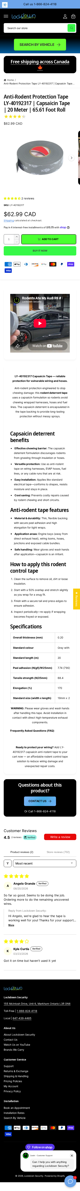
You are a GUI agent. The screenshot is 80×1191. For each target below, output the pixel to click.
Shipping (9, 220)
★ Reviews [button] (76, 598)
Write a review (60, 837)
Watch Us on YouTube (17, 1044)
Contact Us (37, 801)
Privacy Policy (12, 1091)
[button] (6, 16)
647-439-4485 (22, 1018)
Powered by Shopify (55, 1176)
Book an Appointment (17, 1107)
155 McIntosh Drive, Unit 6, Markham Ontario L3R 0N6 (37, 1003)
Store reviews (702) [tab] (58, 852)
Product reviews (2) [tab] (21, 852)
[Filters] (8, 863)
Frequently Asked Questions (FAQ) (32, 730)
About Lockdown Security (19, 1034)
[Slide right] (71, 158)
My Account (11, 1086)
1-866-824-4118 (27, 1010)
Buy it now (40, 250)
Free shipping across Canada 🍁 (40, 64)
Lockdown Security (33, 1176)
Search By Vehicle (37, 44)
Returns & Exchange (16, 1071)
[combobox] (40, 28)
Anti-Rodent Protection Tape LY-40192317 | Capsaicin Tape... (39, 83)
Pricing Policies (13, 1081)
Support (9, 1066)
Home (10, 79)
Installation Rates (14, 1112)
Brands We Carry (14, 1049)
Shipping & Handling (16, 1076)
